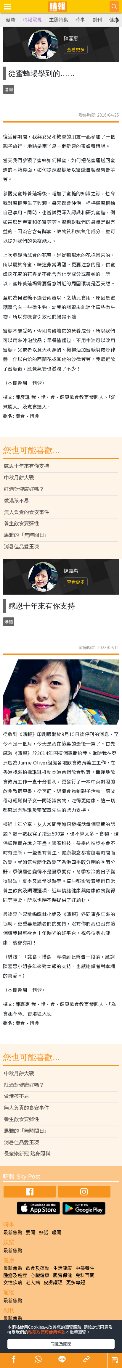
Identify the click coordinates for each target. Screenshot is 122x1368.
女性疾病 (12, 1282)
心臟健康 (39, 1275)
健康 (10, 19)
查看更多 (76, 49)
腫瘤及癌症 (15, 1275)
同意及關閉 (61, 1344)
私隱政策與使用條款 (46, 1332)
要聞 (30, 1232)
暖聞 (56, 1232)
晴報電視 (32, 19)
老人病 (33, 1282)
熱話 (43, 1232)
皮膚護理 (53, 1282)
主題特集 (58, 19)
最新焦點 (12, 1232)
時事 (80, 19)
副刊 (97, 19)
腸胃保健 (62, 1275)
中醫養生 (85, 1268)
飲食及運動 (37, 1268)
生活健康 (62, 1268)
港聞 (8, 89)
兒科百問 (85, 1275)
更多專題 (75, 1282)
